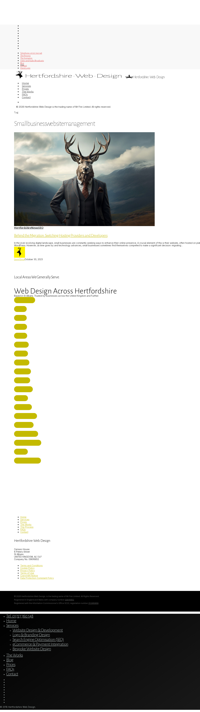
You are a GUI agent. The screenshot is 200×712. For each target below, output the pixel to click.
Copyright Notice (29, 575)
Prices (23, 522)
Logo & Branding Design (31, 635)
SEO (40, 227)
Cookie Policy (27, 568)
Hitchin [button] (21, 327)
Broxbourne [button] (24, 389)
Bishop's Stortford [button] (28, 460)
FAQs (23, 529)
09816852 (69, 600)
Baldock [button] (21, 398)
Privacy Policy (27, 570)
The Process (26, 527)
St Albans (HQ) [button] (25, 300)
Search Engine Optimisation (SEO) (38, 639)
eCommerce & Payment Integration (40, 644)
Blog (9, 660)
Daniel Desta (19, 259)
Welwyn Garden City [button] (28, 443)
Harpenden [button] (23, 371)
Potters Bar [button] (23, 407)
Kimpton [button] (21, 452)
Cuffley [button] (21, 318)
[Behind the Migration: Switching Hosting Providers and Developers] (84, 225)
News (34, 227)
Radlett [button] (21, 336)
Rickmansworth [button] (26, 416)
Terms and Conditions (31, 565)
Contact (24, 532)
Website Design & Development (37, 630)
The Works (25, 524)
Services (24, 519)
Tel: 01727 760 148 (19, 616)
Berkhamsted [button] (24, 425)
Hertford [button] (22, 362)
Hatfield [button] (21, 353)
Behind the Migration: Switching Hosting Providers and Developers (61, 235)
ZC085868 (93, 603)
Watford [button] (22, 345)
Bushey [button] (21, 309)
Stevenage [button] (23, 380)
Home (23, 517)
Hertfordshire (22, 227)
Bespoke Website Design (31, 649)
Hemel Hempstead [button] (27, 434)
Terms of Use (27, 573)
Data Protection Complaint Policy (37, 578)
